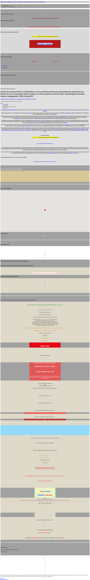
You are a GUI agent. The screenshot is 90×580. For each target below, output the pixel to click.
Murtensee (74, 109)
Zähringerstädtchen (12, 109)
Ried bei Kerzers (8, 130)
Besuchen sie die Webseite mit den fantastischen (45, 467)
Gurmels (21, 130)
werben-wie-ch (45, 340)
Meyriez (78, 129)
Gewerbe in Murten (45, 44)
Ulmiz (19, 130)
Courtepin (30, 130)
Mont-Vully (36, 130)
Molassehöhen (65, 116)
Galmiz (87, 129)
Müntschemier (81, 130)
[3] (51, 147)
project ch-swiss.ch (37, 537)
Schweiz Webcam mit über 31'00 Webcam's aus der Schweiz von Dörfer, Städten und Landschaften (45, 476)
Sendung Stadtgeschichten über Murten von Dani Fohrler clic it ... (45, 161)
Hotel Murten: (35, 36)
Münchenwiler (74, 130)
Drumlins (40, 118)
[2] (85, 127)
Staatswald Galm (57, 130)
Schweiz (40, 309)
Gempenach (14, 130)
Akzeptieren (2, 578)
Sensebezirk (48, 153)
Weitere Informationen (4, 579)
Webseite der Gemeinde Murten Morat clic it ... (45, 143)
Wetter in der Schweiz (45, 457)
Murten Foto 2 (55, 61)
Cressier (25, 130)
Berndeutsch (54, 153)
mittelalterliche (5, 109)
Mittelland (55, 114)
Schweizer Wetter (45, 455)
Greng (75, 129)
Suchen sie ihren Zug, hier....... (45, 532)
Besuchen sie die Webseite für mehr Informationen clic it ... (44, 273)
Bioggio (58, 537)
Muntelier (3, 130)
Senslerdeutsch (70, 153)
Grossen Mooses (66, 124)
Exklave (30, 124)
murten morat (5, 104)
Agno (63, 537)
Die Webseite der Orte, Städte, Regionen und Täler (45, 330)
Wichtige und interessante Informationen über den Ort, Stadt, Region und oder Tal (45, 328)
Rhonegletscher (16, 118)
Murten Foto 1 (34, 61)
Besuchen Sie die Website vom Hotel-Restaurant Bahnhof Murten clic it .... (45, 27)
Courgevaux (82, 129)
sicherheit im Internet (45, 338)
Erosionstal (41, 121)
